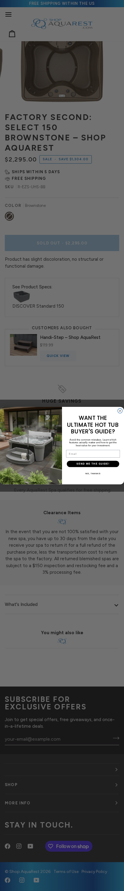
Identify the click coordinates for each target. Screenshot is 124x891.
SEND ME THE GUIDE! (92, 463)
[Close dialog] (120, 410)
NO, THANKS (93, 473)
